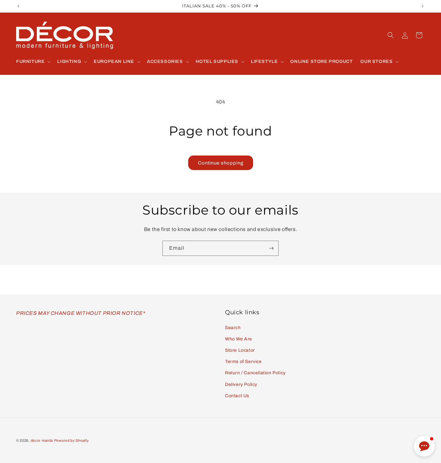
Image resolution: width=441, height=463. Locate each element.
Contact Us (237, 395)
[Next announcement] (422, 6)
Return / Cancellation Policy (255, 372)
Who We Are (238, 339)
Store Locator (240, 350)
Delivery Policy (241, 384)
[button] (32, 61)
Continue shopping (220, 163)
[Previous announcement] (18, 6)
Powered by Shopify (71, 440)
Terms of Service (243, 361)
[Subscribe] (271, 248)
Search (233, 327)
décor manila (42, 440)
